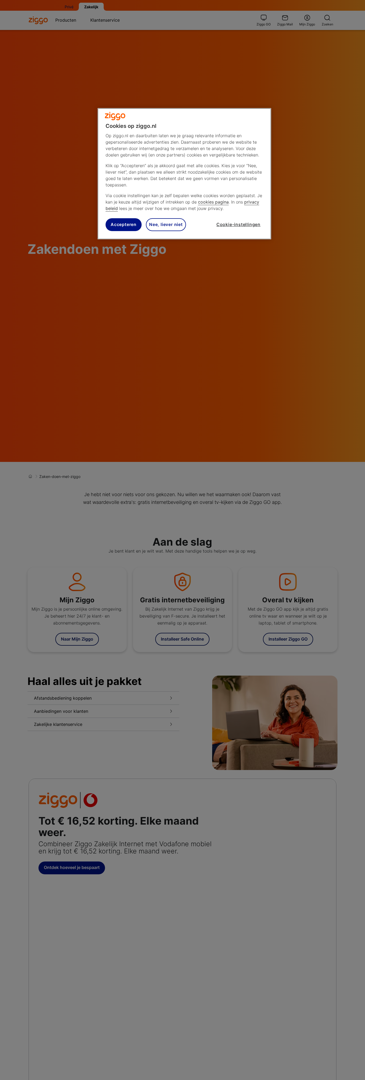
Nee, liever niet (166, 224)
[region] (184, 173)
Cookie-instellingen (238, 224)
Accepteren (124, 224)
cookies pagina (213, 202)
